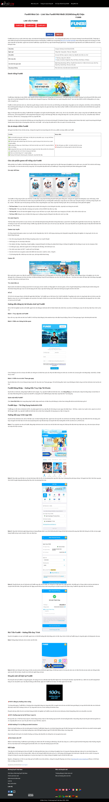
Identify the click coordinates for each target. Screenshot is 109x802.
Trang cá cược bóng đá (46, 3)
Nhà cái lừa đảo (12, 783)
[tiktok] (14, 792)
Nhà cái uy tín (34, 3)
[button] (38, 3)
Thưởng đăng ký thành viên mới (63, 773)
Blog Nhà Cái (74, 3)
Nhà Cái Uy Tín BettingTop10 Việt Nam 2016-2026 (55, 800)
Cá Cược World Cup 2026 (62, 3)
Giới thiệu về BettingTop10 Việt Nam (17, 773)
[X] (12, 792)
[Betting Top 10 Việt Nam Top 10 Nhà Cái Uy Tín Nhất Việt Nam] (7, 3)
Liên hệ (10, 781)
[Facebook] (9, 792)
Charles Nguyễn (24, 764)
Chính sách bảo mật (13, 776)
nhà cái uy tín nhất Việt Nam (68, 40)
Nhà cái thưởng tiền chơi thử (63, 776)
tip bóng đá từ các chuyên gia (80, 759)
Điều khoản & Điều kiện (14, 778)
